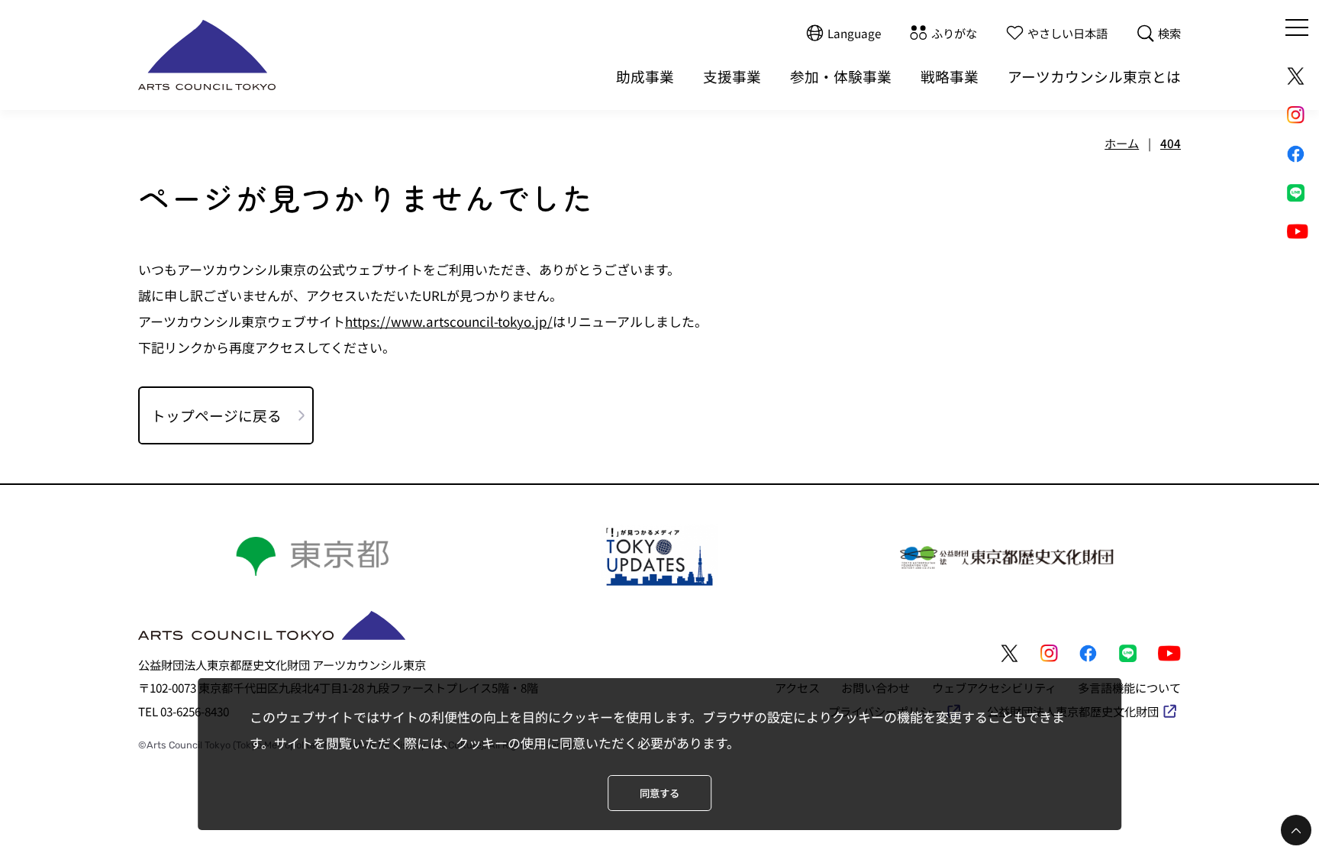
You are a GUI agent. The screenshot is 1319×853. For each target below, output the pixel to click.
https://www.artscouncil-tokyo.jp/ (449, 321)
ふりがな (954, 32)
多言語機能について (1129, 687)
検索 (1169, 32)
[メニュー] (1296, 27)
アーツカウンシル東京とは (1094, 76)
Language (854, 32)
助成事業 (645, 76)
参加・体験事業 (841, 76)
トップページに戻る (216, 415)
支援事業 (732, 76)
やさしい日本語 (1067, 32)
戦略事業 (950, 76)
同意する (659, 793)
